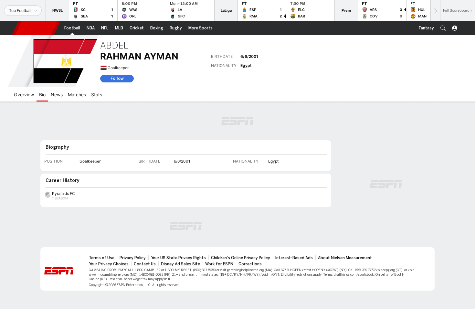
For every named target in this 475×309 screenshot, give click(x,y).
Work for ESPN (219, 264)
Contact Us (145, 264)
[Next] (435, 10)
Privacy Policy (133, 258)
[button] (443, 28)
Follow (117, 78)
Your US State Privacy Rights (178, 258)
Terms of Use (101, 258)
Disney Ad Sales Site (180, 264)
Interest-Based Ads (294, 258)
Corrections (250, 264)
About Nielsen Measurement (345, 258)
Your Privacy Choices (109, 264)
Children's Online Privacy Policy (240, 258)
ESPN (36, 28)
